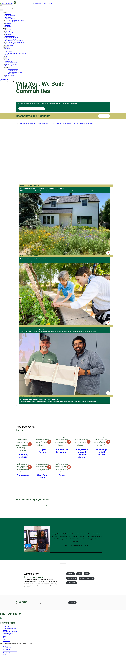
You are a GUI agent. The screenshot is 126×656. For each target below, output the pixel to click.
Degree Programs (9, 34)
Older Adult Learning (10, 43)
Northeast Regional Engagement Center (17, 53)
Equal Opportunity (7, 649)
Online (6, 56)
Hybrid (6, 50)
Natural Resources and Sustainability (14, 40)
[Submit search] (12, 5)
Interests (4, 28)
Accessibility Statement (8, 647)
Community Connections (11, 62)
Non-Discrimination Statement (10, 651)
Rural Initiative (11, 73)
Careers (4, 639)
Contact (4, 636)
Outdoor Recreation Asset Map (15, 72)
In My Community (9, 51)
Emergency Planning (10, 36)
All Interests (8, 29)
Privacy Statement (7, 652)
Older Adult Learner (42, 476)
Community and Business (11, 32)
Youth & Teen (8, 26)
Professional (8, 23)
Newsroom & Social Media (9, 634)
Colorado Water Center (8, 633)
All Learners (8, 14)
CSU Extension (6, 626)
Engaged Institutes (9, 65)
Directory (5, 637)
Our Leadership (8, 61)
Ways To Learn (6, 47)
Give (6, 79)
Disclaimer (5, 646)
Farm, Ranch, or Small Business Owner (14, 20)
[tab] (31, 506)
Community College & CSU (86, 578)
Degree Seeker (8, 17)
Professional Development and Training (14, 42)
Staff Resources (6, 641)
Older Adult (7, 25)
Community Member (10, 15)
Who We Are (8, 59)
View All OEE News (104, 115)
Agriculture (7, 31)
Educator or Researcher (10, 18)
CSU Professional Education (9, 628)
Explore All (7, 48)
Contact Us (7, 76)
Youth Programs (9, 45)
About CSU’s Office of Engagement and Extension (31, 108)
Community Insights (9, 75)
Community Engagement (11, 64)
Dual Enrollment (71, 582)
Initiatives (7, 67)
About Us (5, 58)
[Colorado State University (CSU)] (6, 3)
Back (1, 9)
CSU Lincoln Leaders (13, 69)
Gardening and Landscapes (11, 37)
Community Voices (12, 70)
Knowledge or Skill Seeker (11, 21)
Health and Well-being (10, 39)
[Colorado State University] (3, 618)
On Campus (8, 54)
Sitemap (4, 654)
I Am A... (4, 12)
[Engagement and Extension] (27, 3)
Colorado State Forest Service (10, 631)
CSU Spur (5, 630)
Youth (62, 475)
